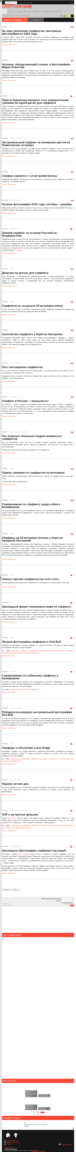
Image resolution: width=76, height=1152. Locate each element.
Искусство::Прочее (16, 363)
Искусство (11, 11)
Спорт (11, 27)
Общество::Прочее (15, 200)
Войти (9, 1144)
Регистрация (6, 903)
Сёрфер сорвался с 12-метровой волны (29, 175)
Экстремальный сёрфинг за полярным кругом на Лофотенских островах (36, 144)
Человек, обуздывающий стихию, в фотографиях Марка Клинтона (36, 66)
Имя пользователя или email (51, 899)
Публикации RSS (12, 1140)
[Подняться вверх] (15, 1135)
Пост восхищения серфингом (22, 367)
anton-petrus (11, 818)
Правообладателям (38, 1151)
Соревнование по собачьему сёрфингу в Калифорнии (30, 677)
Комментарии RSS (13, 1142)
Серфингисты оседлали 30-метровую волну (32, 305)
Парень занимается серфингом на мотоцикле (33, 472)
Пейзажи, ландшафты (16, 138)
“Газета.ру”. (19, 250)
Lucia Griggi (22, 854)
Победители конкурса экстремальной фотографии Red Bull (37, 713)
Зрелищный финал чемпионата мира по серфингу (36, 606)
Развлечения (25, 15)
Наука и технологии (24, 11)
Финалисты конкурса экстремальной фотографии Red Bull (34, 651)
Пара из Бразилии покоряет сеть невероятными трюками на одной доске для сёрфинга (35, 101)
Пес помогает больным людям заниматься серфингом (32, 437)
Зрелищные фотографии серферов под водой (29, 759)
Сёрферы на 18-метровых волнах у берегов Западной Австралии (32, 539)
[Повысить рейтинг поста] (72, 27)
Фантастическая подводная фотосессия (16, 828)
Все (4, 11)
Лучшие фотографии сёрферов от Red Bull (31, 641)
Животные (13, 432)
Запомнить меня (67, 903)
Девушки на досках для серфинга (25, 272)
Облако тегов (8, 1147)
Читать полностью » (9, 45)
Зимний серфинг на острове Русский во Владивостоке (29, 234)
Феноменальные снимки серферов (61, 825)
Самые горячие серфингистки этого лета (30, 579)
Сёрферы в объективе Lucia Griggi (26, 747)
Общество (37, 11)
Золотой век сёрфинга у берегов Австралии (32, 334)
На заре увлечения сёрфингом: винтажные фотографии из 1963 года (31, 32)
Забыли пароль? (7, 905)
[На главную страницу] (8, 1135)
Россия (12, 228)
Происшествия (56, 11)
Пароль (58, 901)
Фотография (18, 708)
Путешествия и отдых (10, 15)
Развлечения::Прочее (16, 810)
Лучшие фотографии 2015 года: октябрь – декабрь (37, 204)
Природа (46, 11)
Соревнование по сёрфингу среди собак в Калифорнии (31, 505)
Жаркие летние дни (15, 783)
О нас (71, 2)
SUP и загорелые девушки (20, 814)
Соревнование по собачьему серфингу (24, 689)
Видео (11, 171)
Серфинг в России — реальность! (25, 400)
